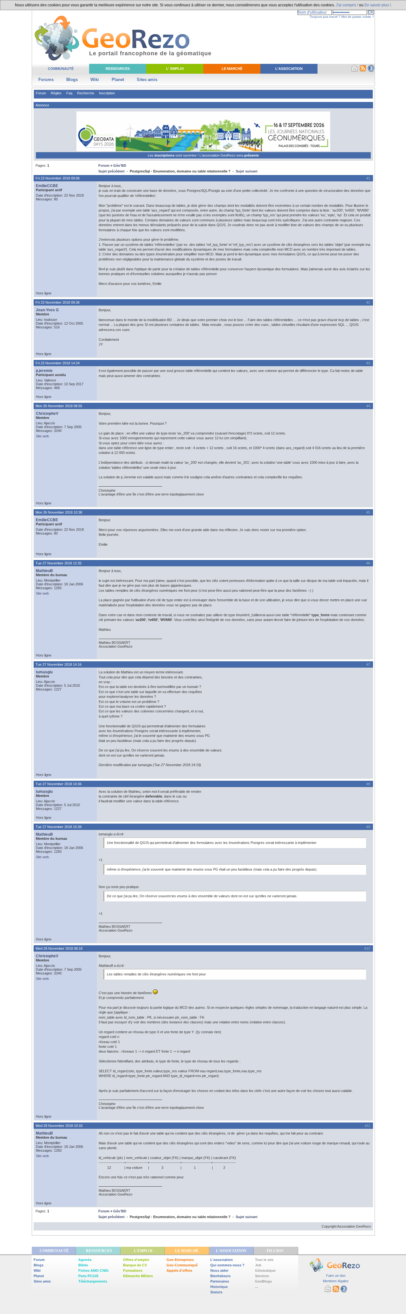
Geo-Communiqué (182, 1265)
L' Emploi (175, 69)
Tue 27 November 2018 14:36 (59, 784)
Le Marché (232, 69)
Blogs (72, 79)
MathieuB (44, 571)
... (256, 1287)
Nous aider (219, 1270)
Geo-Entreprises (180, 1260)
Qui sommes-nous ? (227, 1265)
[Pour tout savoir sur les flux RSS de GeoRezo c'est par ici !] (362, 70)
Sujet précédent (111, 171)
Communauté (61, 69)
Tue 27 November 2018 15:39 (59, 827)
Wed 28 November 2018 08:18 (59, 948)
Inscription (107, 93)
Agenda (84, 1260)
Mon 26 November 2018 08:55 (59, 406)
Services (262, 1276)
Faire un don (335, 1275)
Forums (46, 79)
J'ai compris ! (347, 5)
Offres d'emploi (136, 1260)
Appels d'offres (179, 1270)
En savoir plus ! (377, 5)
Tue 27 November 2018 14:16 (59, 664)
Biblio (83, 1265)
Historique (219, 1287)
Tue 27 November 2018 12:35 (59, 563)
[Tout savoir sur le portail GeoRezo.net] (371, 70)
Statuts (216, 1292)
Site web (42, 436)
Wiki (94, 79)
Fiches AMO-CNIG (93, 1270)
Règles (56, 93)
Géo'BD (119, 165)
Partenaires (219, 1281)
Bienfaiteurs (220, 1276)
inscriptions (164, 155)
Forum (41, 93)
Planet (118, 79)
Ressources (118, 69)
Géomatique (265, 1270)
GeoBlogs (263, 1281)
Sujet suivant (247, 171)
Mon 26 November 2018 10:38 (59, 512)
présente (251, 155)
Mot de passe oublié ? (357, 16)
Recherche (85, 93)
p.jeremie (44, 370)
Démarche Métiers (138, 1276)
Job (258, 1265)
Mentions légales (336, 1281)
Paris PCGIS (88, 1276)
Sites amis (147, 79)
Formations (132, 1270)
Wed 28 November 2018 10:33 (59, 1126)
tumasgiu (44, 672)
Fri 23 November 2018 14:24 (58, 363)
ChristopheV (47, 413)
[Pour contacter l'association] (354, 70)
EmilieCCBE (47, 186)
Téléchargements (92, 1281)
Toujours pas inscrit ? (325, 16)
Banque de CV (135, 1265)
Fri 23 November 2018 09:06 (58, 178)
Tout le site (264, 1260)
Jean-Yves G (47, 310)
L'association (221, 1260)
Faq (69, 93)
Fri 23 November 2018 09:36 (58, 302)
